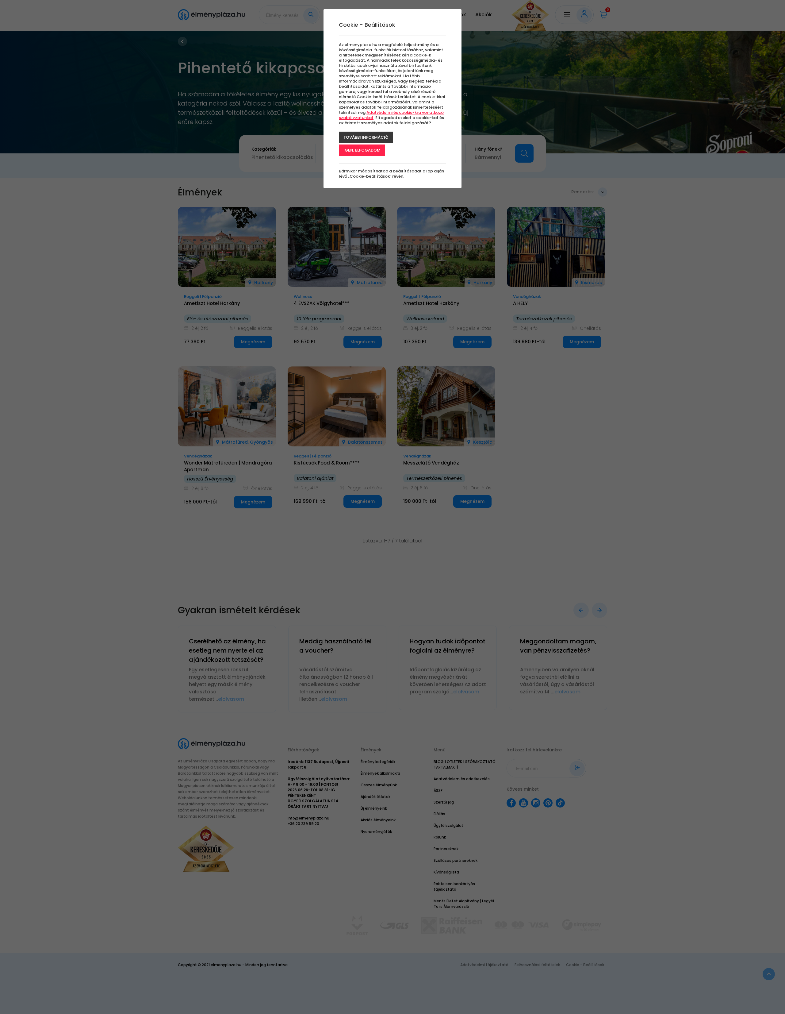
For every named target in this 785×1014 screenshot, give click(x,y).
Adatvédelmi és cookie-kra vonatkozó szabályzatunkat (391, 115)
